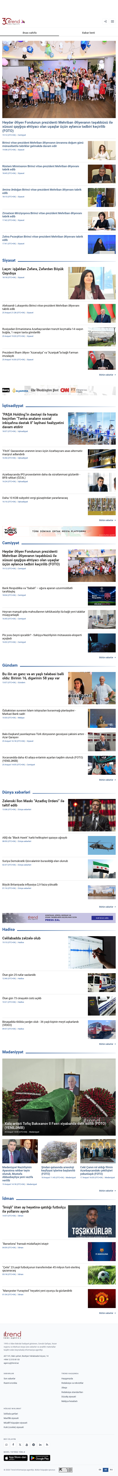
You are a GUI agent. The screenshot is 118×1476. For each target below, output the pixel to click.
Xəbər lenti (88, 32)
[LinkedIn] (40, 1444)
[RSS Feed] (47, 1444)
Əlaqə (64, 1387)
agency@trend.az (11, 1363)
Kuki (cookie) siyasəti (14, 1427)
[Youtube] (27, 1444)
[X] (20, 1444)
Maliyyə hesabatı (69, 1401)
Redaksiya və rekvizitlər (72, 1383)
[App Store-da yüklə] (16, 1458)
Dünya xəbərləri (16, 792)
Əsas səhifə (30, 32)
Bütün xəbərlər (106, 375)
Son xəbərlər (9, 1378)
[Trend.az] (13, 21)
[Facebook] (13, 1444)
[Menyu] (112, 21)
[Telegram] (33, 1444)
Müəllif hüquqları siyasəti (15, 1423)
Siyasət (9, 260)
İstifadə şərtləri (11, 1414)
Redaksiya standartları (72, 1392)
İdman (8, 1198)
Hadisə (8, 929)
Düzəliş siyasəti (68, 1396)
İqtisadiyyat (12, 405)
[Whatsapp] (6, 1444)
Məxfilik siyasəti (11, 1418)
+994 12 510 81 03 (12, 1359)
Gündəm (10, 665)
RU (111, 1470)
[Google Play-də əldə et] (40, 1458)
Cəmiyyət (10, 543)
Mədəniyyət (12, 1052)
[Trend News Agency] (12, 1335)
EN (100, 1470)
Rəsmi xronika (10, 1383)
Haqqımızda (67, 1378)
